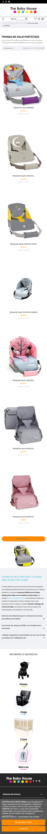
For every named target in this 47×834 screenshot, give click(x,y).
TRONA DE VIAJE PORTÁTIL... (24, 448)
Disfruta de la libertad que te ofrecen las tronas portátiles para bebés (23, 617)
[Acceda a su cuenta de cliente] (39, 19)
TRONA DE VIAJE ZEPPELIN (23, 107)
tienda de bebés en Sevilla (16, 598)
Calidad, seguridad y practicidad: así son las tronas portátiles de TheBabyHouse (23, 636)
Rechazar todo (23, 822)
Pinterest (6, 2)
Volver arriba (23, 538)
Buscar (13, 19)
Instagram (9, 2)
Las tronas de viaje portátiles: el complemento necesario (23, 627)
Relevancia (9, 48)
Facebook (3, 2)
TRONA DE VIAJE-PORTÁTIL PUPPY (23, 244)
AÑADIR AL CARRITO (23, 114)
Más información (9, 816)
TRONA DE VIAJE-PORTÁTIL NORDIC (23, 312)
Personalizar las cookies (28, 816)
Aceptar (23, 828)
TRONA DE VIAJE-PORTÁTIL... (23, 176)
